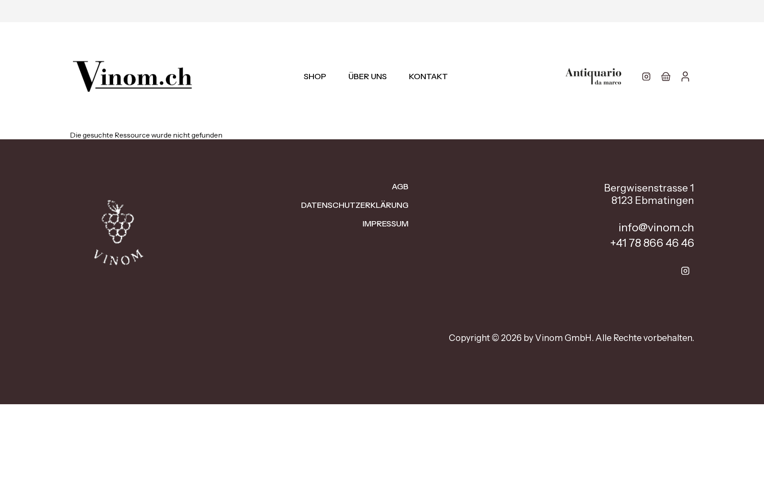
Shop (315, 76)
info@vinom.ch (656, 227)
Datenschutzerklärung (355, 205)
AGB (400, 186)
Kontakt (428, 76)
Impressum (386, 224)
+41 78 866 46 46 (652, 242)
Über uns (367, 76)
